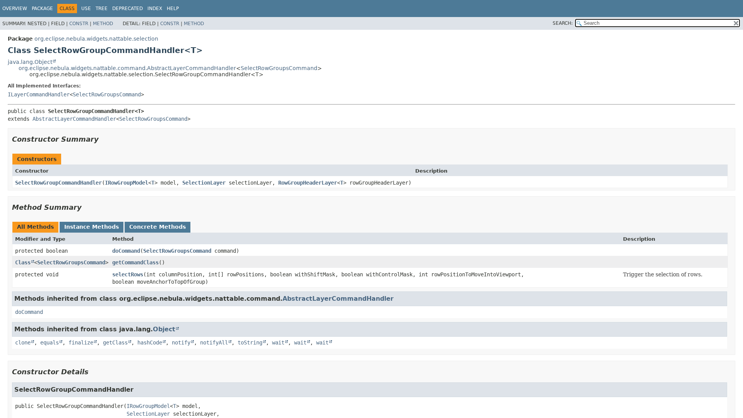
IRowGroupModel (126, 183)
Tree (102, 8)
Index (154, 8)
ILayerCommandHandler (39, 94)
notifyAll (214, 342)
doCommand (126, 251)
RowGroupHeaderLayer (307, 183)
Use (86, 8)
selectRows (127, 274)
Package (42, 8)
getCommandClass (135, 262)
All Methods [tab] (35, 227)
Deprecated (127, 8)
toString (250, 342)
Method (103, 23)
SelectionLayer (204, 183)
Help (173, 8)
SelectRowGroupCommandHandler (58, 183)
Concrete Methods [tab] (157, 227)
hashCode (149, 342)
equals (49, 342)
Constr (78, 23)
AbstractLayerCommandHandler (74, 119)
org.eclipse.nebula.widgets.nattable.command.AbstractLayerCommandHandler (127, 68)
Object (164, 329)
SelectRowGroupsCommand (279, 68)
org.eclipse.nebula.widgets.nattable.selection (96, 39)
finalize (80, 342)
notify (181, 342)
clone (23, 342)
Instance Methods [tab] (91, 227)
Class (23, 262)
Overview (14, 8)
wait (278, 342)
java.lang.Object (30, 62)
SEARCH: (563, 23)
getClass (115, 342)
